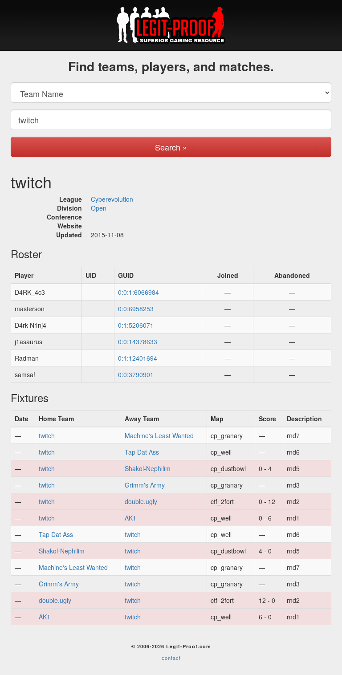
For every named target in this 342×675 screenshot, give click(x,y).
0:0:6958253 (136, 308)
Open (98, 207)
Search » (171, 147)
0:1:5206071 (136, 325)
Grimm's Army (145, 484)
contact (171, 657)
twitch (47, 435)
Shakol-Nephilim (148, 468)
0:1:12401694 (137, 358)
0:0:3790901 (136, 374)
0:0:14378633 (137, 341)
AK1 (130, 517)
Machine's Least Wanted (159, 435)
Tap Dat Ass (142, 451)
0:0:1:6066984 (138, 292)
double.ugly (141, 501)
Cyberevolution (112, 199)
